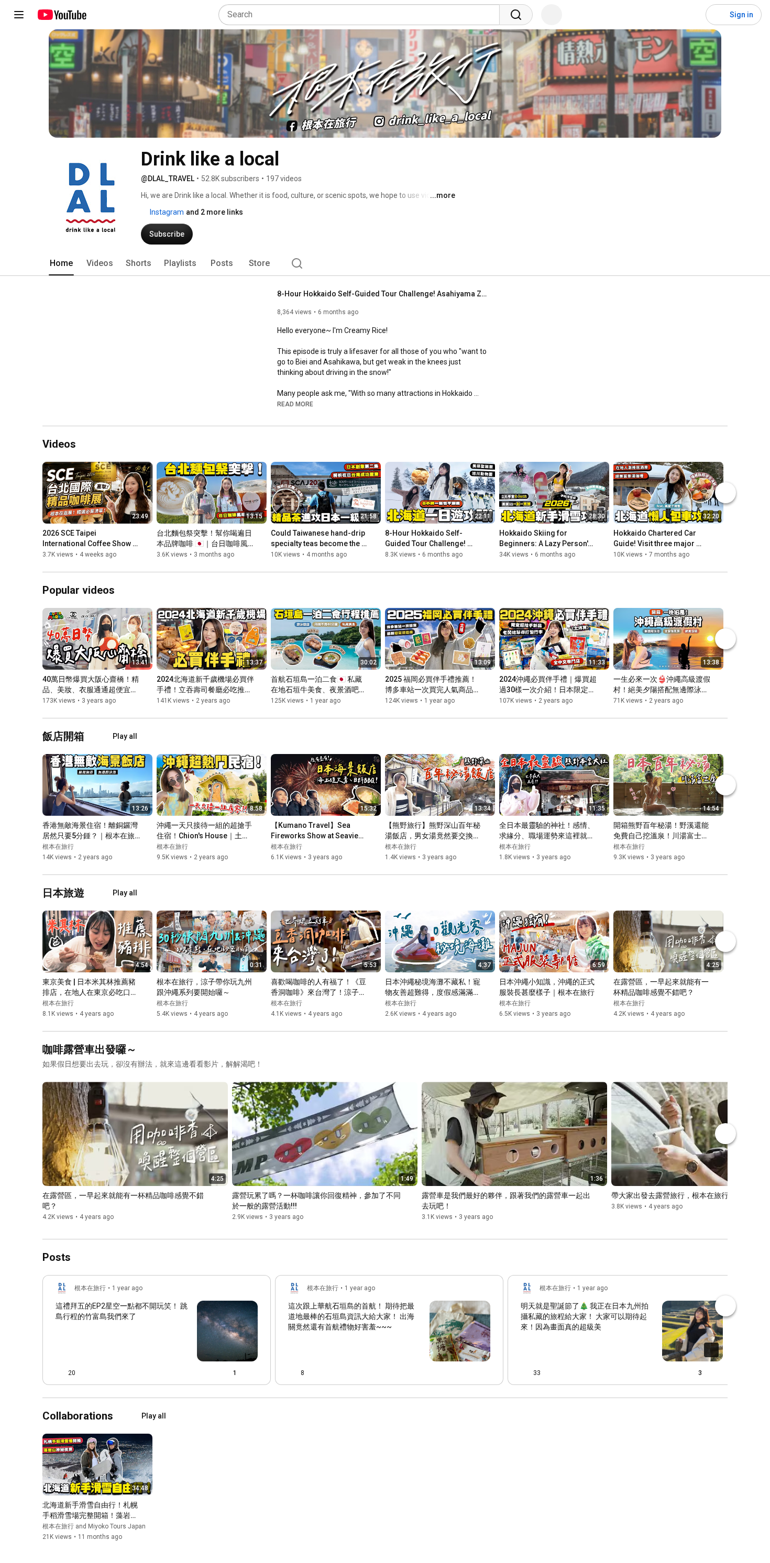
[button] (295, 403)
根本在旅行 (58, 846)
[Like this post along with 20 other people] (59, 1373)
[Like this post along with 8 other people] (292, 1373)
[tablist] (385, 263)
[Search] (516, 14)
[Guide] (19, 14)
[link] (157, 1333)
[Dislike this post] (88, 1373)
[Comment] (465, 1372)
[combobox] (362, 14)
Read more (295, 404)
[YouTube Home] (61, 14)
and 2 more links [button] (214, 212)
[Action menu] (253, 1372)
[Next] (725, 492)
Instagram (166, 212)
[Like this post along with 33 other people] (524, 1373)
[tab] (61, 263)
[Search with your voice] (551, 14)
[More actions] (147, 535)
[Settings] (691, 14)
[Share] (200, 1372)
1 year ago (127, 1288)
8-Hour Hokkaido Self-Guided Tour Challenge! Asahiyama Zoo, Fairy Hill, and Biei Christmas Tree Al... (382, 294)
